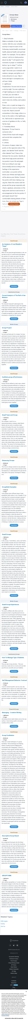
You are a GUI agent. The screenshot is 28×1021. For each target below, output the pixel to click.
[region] (14, 1005)
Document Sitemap (14, 956)
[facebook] (10, 946)
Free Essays (14, 961)
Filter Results (23, 30)
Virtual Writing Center (13, 963)
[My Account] (26, 2)
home (2, 6)
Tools (11, 30)
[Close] (26, 991)
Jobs (11, 985)
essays (7, 6)
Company (13, 980)
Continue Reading (14, 204)
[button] (2, 2)
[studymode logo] (9, 3)
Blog (14, 987)
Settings (16, 30)
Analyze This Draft (16, 26)
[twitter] (14, 946)
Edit (7, 30)
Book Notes (14, 967)
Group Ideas (14, 15)
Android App (14, 973)
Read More (14, 286)
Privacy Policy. (5, 1015)
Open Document (5, 26)
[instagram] (17, 946)
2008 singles (4, 921)
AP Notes (13, 965)
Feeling (3, 923)
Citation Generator (14, 969)
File (3, 30)
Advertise (13, 983)
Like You (3, 926)
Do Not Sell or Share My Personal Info (14, 1018)
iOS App (14, 971)
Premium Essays (13, 958)
